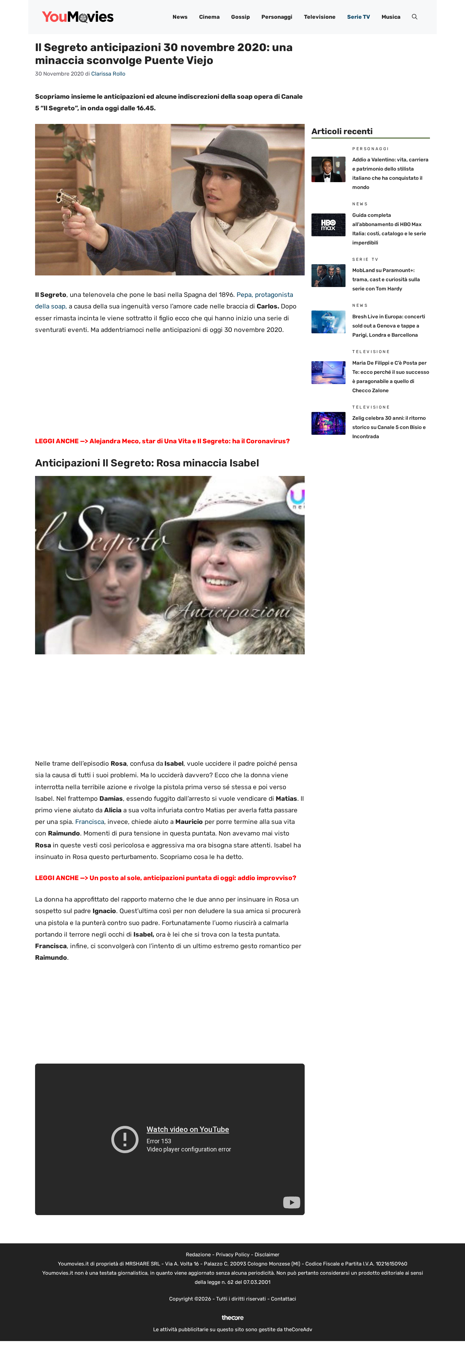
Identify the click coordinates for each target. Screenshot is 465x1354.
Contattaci (283, 1299)
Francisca (89, 822)
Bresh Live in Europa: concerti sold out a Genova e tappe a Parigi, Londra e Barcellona (388, 326)
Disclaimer (267, 1255)
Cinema (209, 17)
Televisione (320, 17)
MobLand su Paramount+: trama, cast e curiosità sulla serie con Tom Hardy (386, 279)
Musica (391, 17)
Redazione (198, 1255)
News (180, 17)
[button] (414, 17)
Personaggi (276, 17)
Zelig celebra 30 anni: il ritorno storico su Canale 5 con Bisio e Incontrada (389, 427)
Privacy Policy (233, 1255)
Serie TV (358, 17)
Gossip (240, 17)
